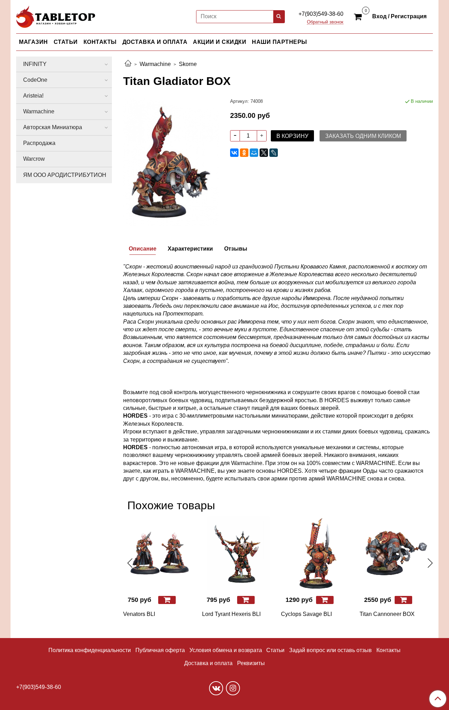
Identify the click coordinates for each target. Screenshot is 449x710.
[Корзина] (359, 16)
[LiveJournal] (273, 152)
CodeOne (35, 80)
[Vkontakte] (216, 688)
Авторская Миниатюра (52, 127)
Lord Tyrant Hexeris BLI (231, 614)
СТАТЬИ (66, 42)
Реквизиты (251, 663)
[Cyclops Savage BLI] (317, 553)
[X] (264, 152)
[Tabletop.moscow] (55, 15)
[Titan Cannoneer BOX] (396, 553)
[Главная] (128, 64)
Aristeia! (33, 96)
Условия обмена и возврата (225, 650)
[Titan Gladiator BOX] (171, 162)
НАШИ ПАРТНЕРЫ (279, 42)
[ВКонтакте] (234, 152)
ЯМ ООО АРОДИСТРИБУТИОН (64, 175)
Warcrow (34, 159)
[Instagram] (233, 688)
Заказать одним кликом (363, 136)
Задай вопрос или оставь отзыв (330, 650)
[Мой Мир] (254, 152)
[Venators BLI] (159, 553)
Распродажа (39, 143)
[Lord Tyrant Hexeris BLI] (238, 553)
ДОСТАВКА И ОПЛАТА (155, 42)
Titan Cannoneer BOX (387, 614)
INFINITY (35, 64)
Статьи (275, 650)
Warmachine (155, 64)
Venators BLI (139, 614)
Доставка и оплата (208, 663)
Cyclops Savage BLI (306, 614)
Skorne (188, 64)
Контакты (388, 650)
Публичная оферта (160, 650)
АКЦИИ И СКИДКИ (219, 42)
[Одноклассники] (244, 152)
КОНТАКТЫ (100, 42)
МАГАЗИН (33, 42)
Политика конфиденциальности (89, 650)
